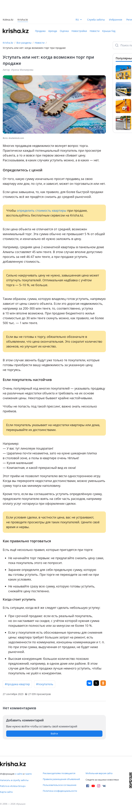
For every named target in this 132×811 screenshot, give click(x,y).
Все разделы (23, 42)
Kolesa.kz (8, 20)
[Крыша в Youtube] (93, 785)
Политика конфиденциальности (60, 790)
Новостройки (79, 31)
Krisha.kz (8, 42)
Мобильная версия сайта (99, 773)
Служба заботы (96, 19)
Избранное (115, 19)
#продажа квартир (17, 684)
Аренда (52, 31)
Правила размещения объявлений (61, 779)
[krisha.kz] (13, 764)
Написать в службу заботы (14, 780)
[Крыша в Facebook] (88, 785)
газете (28, 773)
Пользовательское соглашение (59, 785)
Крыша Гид (108, 31)
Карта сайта (6, 791)
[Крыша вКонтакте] (104, 785)
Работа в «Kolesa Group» (13, 786)
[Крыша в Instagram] (99, 785)
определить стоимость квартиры (41, 210)
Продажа (40, 31)
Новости (95, 31)
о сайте (19, 773)
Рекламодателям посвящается (59, 773)
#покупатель (44, 684)
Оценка (64, 31)
